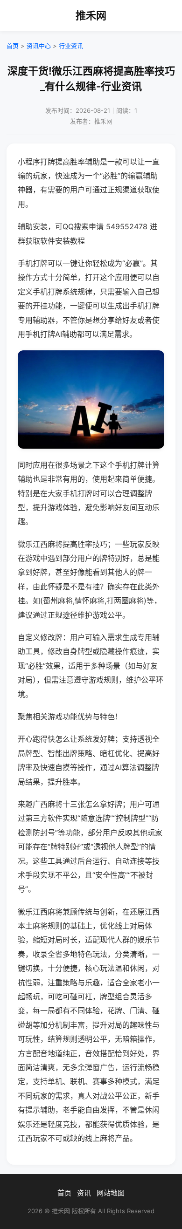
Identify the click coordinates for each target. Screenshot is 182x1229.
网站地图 (111, 1192)
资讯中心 (39, 45)
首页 (13, 45)
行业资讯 (71, 45)
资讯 (84, 1192)
